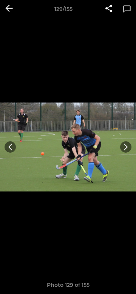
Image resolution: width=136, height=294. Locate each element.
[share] (108, 9)
